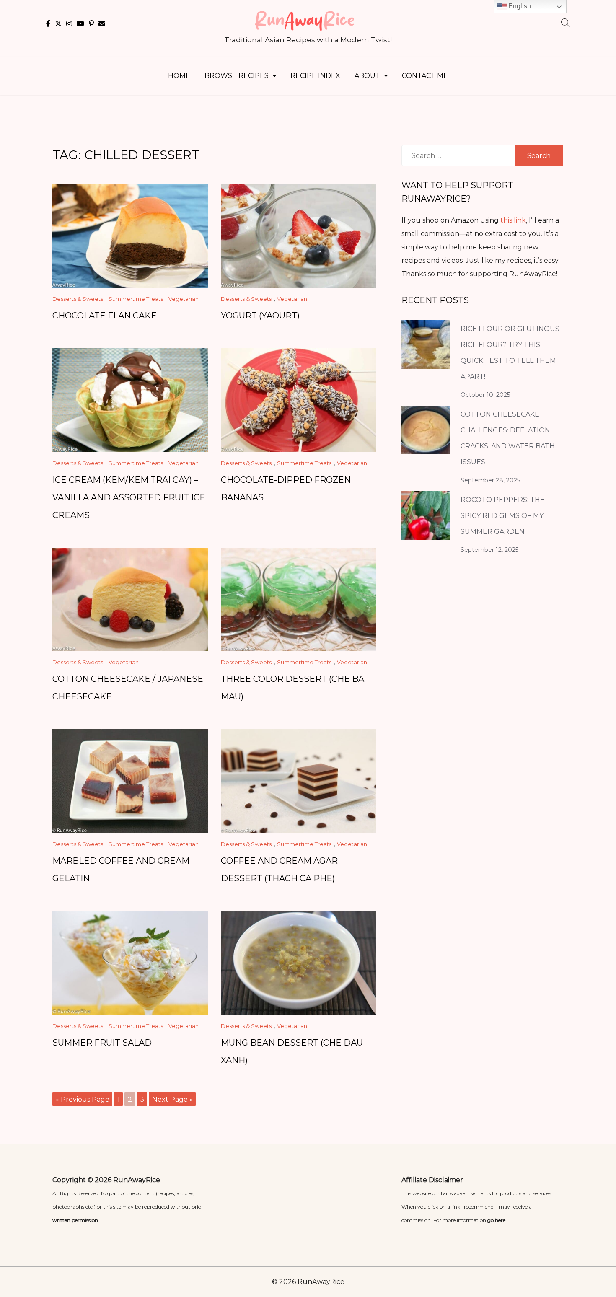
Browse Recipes (236, 76)
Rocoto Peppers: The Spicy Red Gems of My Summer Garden (503, 516)
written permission (75, 1220)
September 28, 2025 (490, 480)
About (367, 76)
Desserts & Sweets (77, 298)
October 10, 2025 (485, 395)
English (519, 6)
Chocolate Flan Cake (104, 316)
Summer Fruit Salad (102, 1043)
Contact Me (425, 76)
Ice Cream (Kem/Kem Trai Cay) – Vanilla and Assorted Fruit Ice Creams (128, 497)
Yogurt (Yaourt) (260, 316)
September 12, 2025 (489, 550)
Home (179, 76)
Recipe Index (315, 76)
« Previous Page (82, 1099)
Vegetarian (183, 298)
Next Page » (172, 1099)
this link (513, 220)
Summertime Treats (136, 298)
